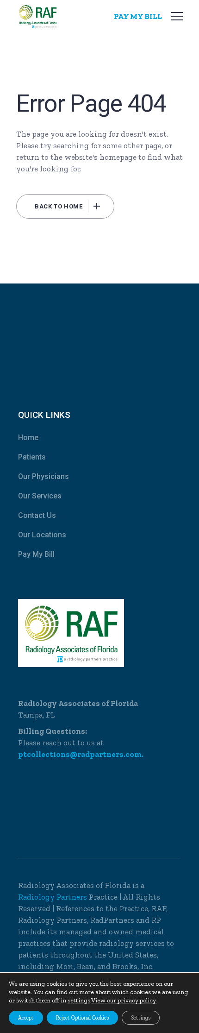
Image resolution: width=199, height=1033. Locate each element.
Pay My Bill (36, 554)
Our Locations (42, 534)
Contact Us (37, 515)
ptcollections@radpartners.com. (80, 754)
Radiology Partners (53, 896)
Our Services (40, 495)
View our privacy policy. (124, 1000)
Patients (32, 457)
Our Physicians (43, 476)
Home (28, 437)
